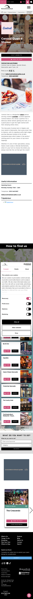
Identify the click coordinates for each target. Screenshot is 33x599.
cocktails (15, 117)
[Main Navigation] (29, 7)
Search (19, 544)
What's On (4, 536)
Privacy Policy (4, 569)
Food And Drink (21, 12)
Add (8, 351)
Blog (18, 538)
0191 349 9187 (13, 76)
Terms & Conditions (5, 570)
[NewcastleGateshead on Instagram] (4, 563)
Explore (19, 536)
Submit (16, 558)
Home (5, 12)
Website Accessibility (6, 574)
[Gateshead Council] (24, 573)
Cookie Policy (4, 572)
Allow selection (16, 327)
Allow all (16, 322)
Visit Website (16, 55)
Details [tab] (16, 269)
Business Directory (12, 12)
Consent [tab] (5, 269)
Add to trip (17, 59)
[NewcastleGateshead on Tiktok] (10, 563)
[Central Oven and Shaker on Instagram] (11, 71)
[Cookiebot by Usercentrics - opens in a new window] (23, 264)
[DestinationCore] (5, 594)
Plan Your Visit (5, 542)
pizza (22, 114)
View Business (17, 524)
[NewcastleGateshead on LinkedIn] (7, 563)
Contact (19, 542)
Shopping (4, 540)
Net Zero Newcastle (5, 576)
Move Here (10, 2)
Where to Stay (5, 544)
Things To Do (5, 538)
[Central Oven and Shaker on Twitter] (13, 71)
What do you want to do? (8, 438)
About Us (20, 540)
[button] (3, 94)
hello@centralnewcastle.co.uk (15, 74)
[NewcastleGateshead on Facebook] (2, 563)
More (15, 351)
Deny (16, 333)
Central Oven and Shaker (9, 63)
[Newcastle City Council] (24, 569)
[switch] (28, 303)
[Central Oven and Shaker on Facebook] (9, 71)
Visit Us (3, 2)
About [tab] (27, 269)
